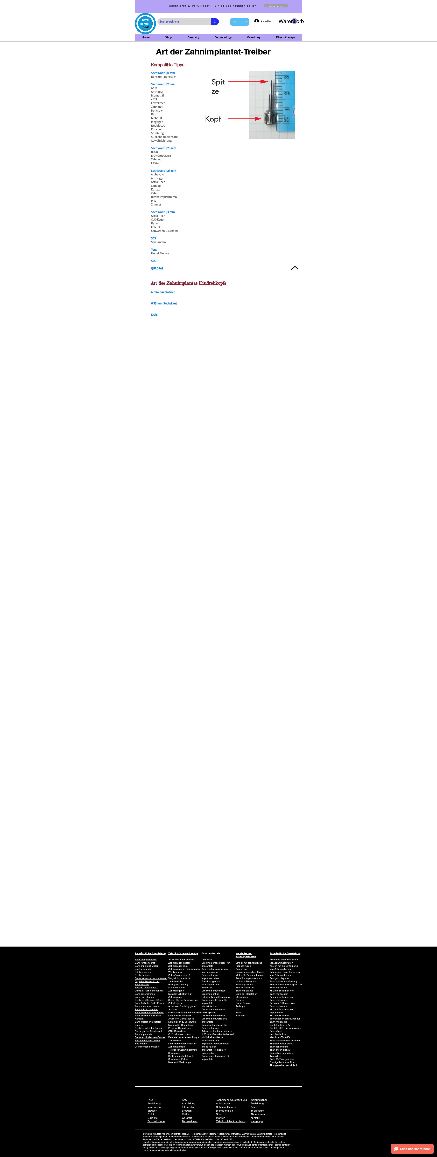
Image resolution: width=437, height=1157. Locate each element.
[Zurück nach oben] (294, 268)
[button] (288, 21)
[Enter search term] (215, 21)
